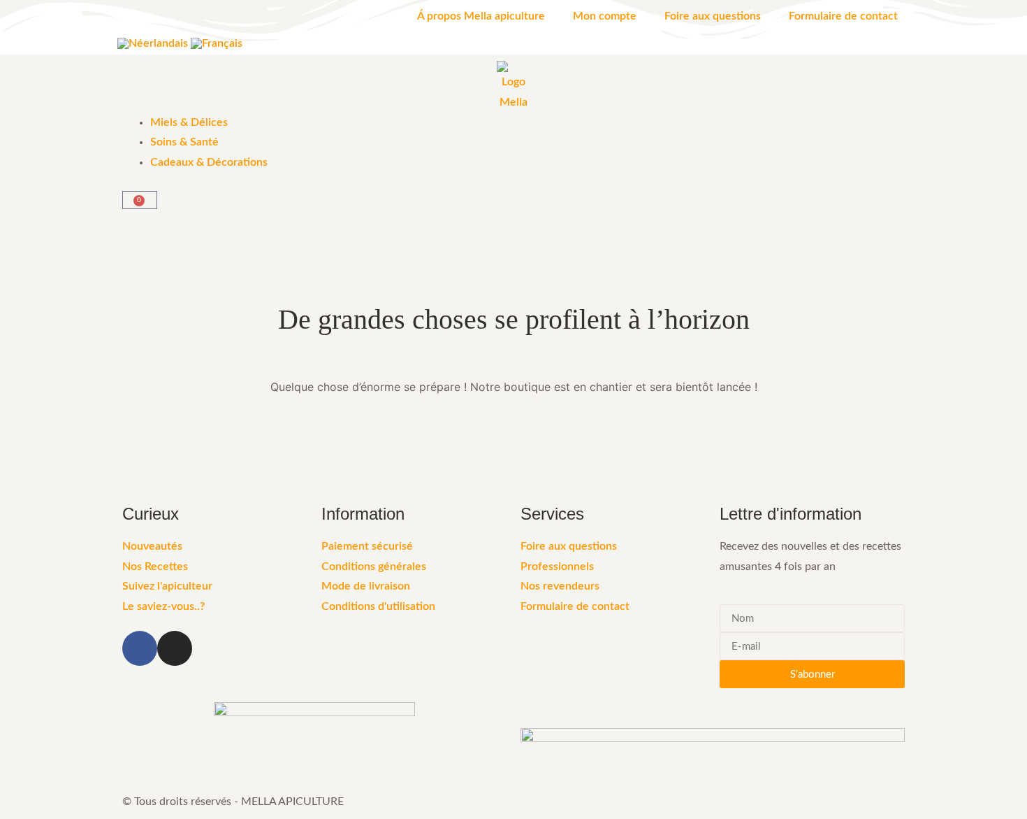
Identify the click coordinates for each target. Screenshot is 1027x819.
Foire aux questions (712, 16)
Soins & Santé (184, 142)
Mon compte (604, 16)
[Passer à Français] (216, 43)
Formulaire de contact (843, 16)
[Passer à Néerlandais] (152, 43)
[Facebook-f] (139, 648)
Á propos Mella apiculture (481, 16)
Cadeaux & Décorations (209, 162)
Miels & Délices (189, 122)
